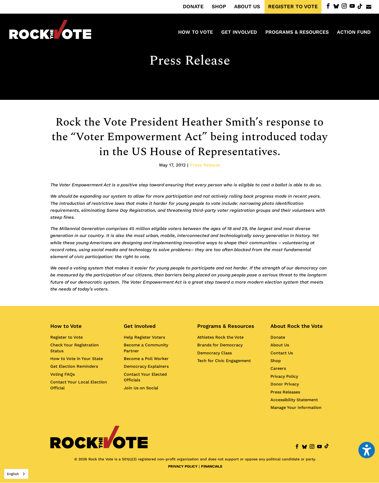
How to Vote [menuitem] (195, 32)
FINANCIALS (211, 466)
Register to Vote (66, 337)
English (13, 474)
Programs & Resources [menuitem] (297, 32)
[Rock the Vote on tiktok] (360, 6)
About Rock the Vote (296, 326)
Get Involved (140, 326)
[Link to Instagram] (344, 6)
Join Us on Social (141, 387)
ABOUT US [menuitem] (247, 7)
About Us (279, 345)
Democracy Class (214, 352)
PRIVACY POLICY (182, 466)
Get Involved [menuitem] (239, 32)
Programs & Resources (225, 326)
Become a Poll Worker (146, 358)
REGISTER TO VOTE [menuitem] (293, 7)
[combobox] (16, 474)
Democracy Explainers (146, 366)
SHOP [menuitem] (219, 7)
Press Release (189, 60)
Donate (277, 337)
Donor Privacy (284, 384)
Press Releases (285, 392)
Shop (275, 360)
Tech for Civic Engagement (224, 360)
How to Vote (66, 326)
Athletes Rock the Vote (220, 337)
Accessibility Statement (294, 399)
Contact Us (281, 352)
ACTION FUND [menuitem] (354, 32)
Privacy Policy (284, 376)
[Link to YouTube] (352, 6)
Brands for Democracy (220, 345)
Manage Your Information (296, 407)
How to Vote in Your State (76, 358)
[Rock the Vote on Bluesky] (336, 6)
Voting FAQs (62, 374)
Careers (278, 368)
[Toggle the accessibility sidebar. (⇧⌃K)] (366, 450)
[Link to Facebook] (328, 6)
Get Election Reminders (74, 366)
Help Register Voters (144, 337)
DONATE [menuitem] (193, 7)
